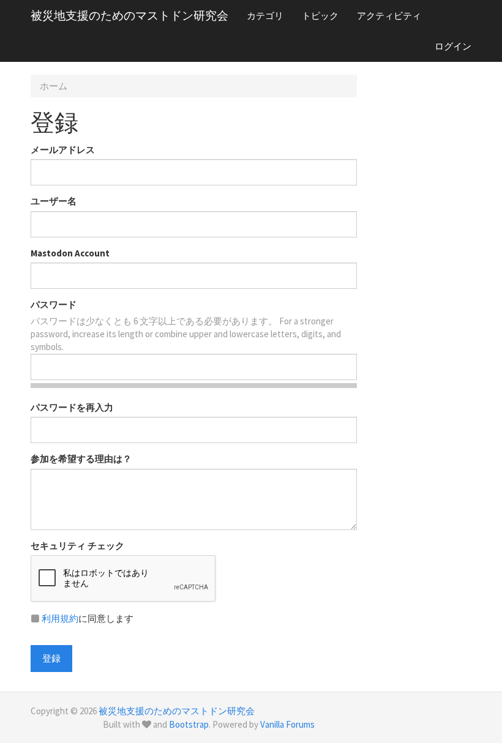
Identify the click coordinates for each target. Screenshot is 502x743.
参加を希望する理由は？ (81, 459)
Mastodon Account (70, 253)
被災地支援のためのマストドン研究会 (129, 15)
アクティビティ (389, 15)
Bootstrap (189, 724)
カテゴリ (265, 15)
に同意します (87, 618)
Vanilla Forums (287, 724)
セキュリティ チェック (77, 545)
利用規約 (60, 618)
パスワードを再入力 (72, 407)
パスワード (54, 304)
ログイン (453, 46)
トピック (320, 15)
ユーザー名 (54, 201)
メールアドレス (63, 149)
